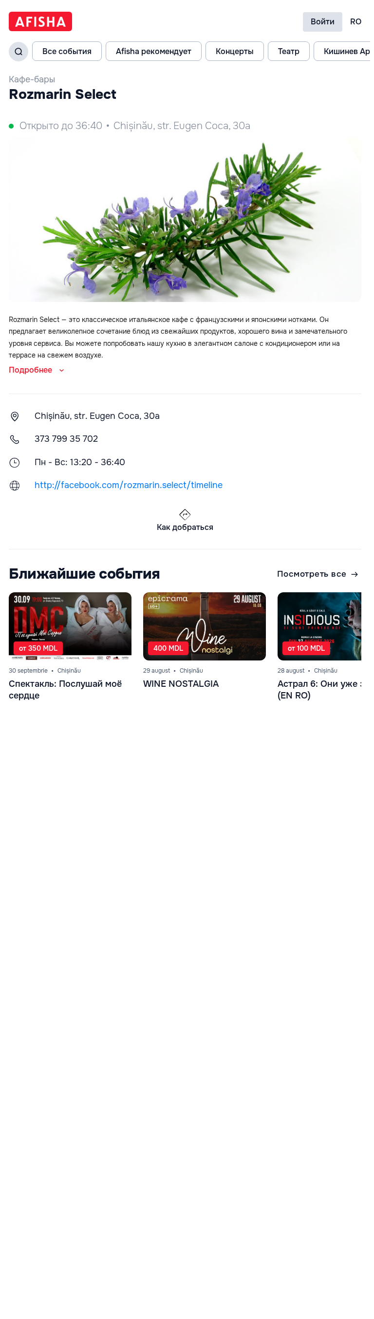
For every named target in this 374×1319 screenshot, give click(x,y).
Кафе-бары (32, 79)
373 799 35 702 (66, 438)
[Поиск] (18, 51)
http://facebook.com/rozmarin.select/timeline (129, 485)
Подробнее (30, 370)
